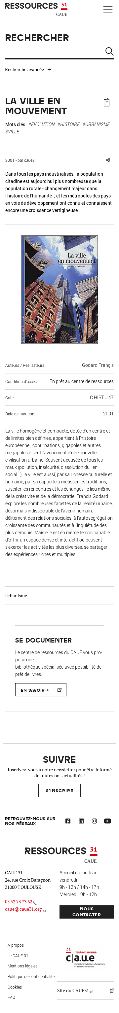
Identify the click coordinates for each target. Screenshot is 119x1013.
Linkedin (81, 822)
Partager (108, 160)
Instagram (94, 822)
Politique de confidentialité (31, 976)
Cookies (15, 987)
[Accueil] (37, 10)
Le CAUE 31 (18, 955)
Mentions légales (22, 965)
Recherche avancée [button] (24, 69)
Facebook (67, 822)
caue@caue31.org (23, 909)
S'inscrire (59, 790)
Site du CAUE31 (73, 991)
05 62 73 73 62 (18, 902)
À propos (16, 945)
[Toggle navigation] (108, 10)
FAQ (11, 997)
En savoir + (35, 689)
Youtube (107, 822)
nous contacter (86, 911)
